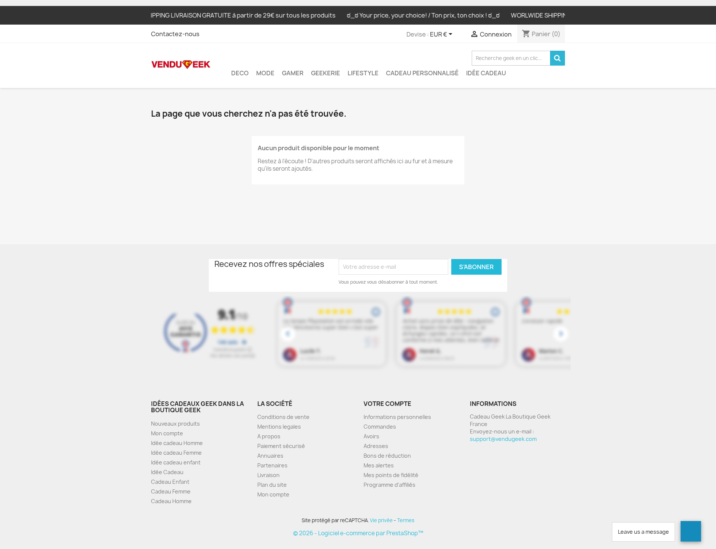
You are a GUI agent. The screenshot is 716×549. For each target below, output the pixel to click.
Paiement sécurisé (281, 445)
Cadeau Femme (171, 491)
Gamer (293, 73)
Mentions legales (279, 426)
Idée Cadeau (486, 73)
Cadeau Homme (171, 501)
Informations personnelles (397, 416)
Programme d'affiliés (389, 484)
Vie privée (381, 520)
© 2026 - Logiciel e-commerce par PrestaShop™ (358, 533)
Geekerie (325, 73)
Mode (265, 73)
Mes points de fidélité (391, 475)
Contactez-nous (175, 34)
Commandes (380, 426)
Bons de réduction (387, 455)
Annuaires (270, 455)
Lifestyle (363, 73)
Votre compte (387, 404)
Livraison (268, 475)
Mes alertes (379, 465)
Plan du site (272, 484)
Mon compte (167, 433)
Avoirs (371, 436)
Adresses (376, 445)
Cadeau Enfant (170, 481)
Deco (240, 73)
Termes (405, 520)
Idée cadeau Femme (176, 452)
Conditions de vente (283, 416)
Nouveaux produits (175, 423)
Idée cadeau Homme (177, 443)
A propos (268, 436)
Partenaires (272, 465)
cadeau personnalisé (422, 73)
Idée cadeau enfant (176, 462)
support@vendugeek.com (503, 438)
